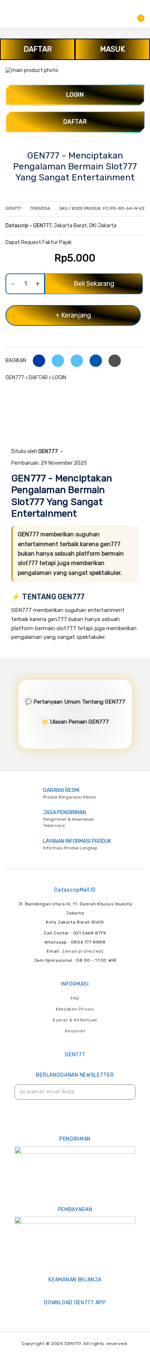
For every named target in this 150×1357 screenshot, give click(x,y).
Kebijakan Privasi (75, 1009)
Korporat (75, 1030)
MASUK (112, 49)
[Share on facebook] (36, 360)
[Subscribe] (125, 1092)
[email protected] (83, 951)
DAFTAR (38, 49)
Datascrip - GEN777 (28, 226)
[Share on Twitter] (55, 360)
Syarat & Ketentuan (75, 1019)
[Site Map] (75, 1092)
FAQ (75, 998)
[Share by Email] (93, 360)
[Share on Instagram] (74, 360)
